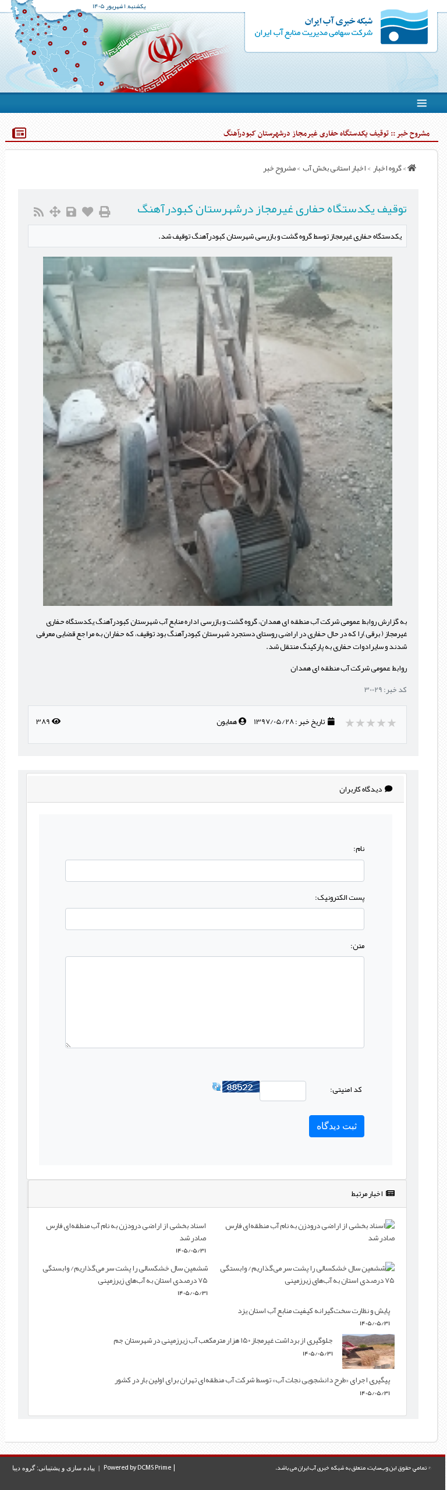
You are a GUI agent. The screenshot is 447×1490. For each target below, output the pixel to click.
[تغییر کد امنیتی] (216, 1089)
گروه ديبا (23, 1467)
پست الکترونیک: (339, 897)
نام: (358, 848)
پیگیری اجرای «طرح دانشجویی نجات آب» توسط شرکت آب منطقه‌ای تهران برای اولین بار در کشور (252, 1380)
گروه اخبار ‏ (387, 168)
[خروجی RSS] (39, 212)
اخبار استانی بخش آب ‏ (333, 168)
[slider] (371, 722)
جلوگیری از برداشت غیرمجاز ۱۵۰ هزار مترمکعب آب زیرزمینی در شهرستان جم (223, 1340)
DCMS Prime (154, 1467)
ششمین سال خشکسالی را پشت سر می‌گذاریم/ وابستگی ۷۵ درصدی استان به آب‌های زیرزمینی (125, 1274)
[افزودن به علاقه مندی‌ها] (87, 212)
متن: (357, 945)
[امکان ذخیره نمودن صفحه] (71, 212)
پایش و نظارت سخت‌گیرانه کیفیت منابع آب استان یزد (313, 1310)
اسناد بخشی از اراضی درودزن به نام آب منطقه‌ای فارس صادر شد (126, 1232)
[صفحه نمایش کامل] (55, 212)
